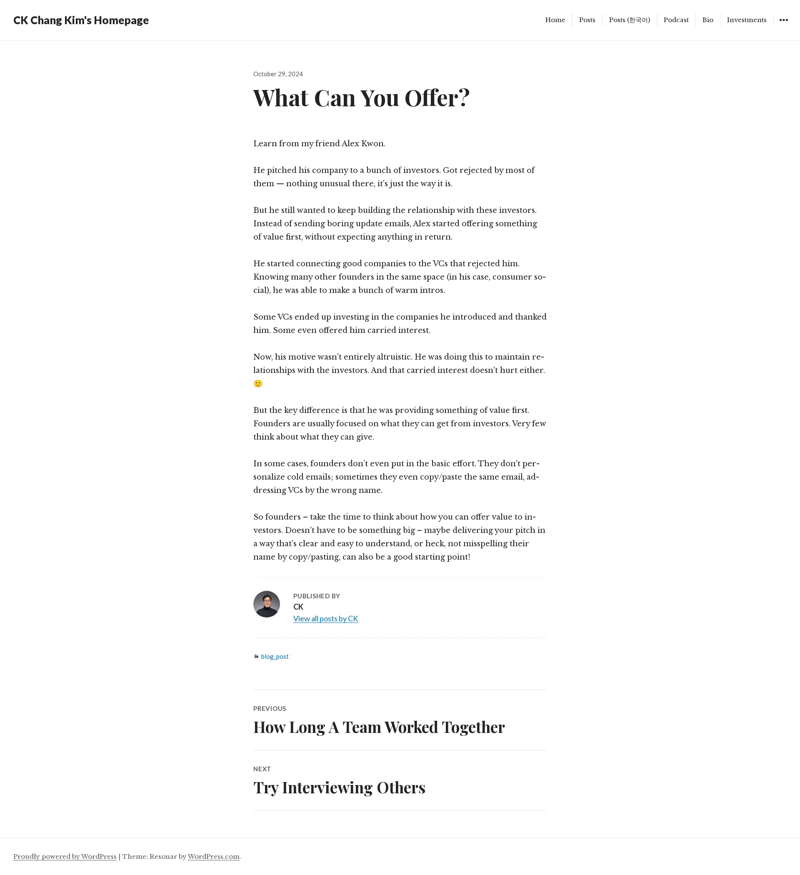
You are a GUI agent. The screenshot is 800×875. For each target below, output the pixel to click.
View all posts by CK (325, 618)
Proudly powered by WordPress (65, 856)
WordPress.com (214, 856)
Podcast (676, 20)
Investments (747, 20)
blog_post (275, 656)
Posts (587, 20)
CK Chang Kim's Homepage (81, 20)
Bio (707, 20)
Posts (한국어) (629, 20)
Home (555, 20)
